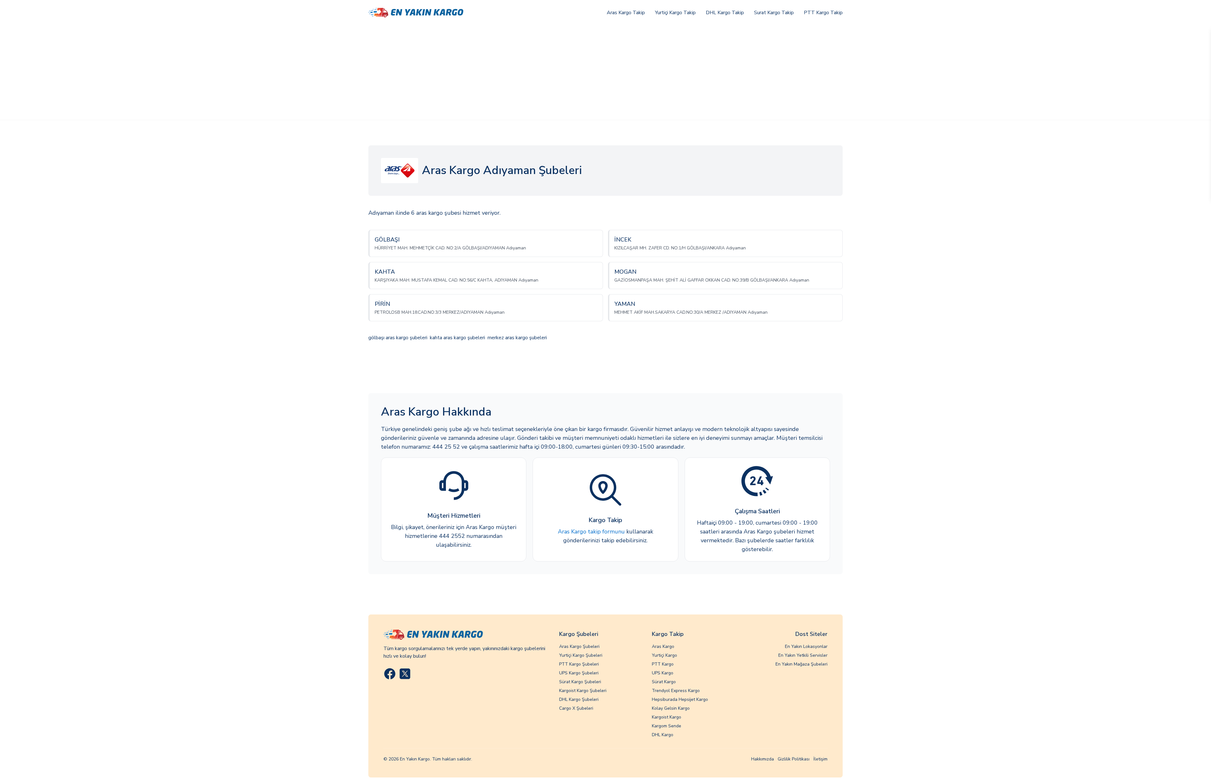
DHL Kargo (662, 735)
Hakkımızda (762, 759)
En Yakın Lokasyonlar (806, 646)
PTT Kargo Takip (823, 12)
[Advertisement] (605, 72)
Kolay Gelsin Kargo (671, 708)
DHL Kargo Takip (725, 12)
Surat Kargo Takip (774, 12)
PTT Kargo (663, 664)
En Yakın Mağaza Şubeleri (801, 664)
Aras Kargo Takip (626, 12)
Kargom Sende (666, 726)
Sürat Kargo (664, 682)
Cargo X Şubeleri (576, 708)
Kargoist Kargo (666, 717)
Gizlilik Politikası (794, 759)
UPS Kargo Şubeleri (579, 673)
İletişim (820, 759)
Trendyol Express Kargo (676, 691)
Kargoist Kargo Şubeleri (582, 691)
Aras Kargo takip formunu (591, 531)
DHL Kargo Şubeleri (579, 699)
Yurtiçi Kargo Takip (675, 12)
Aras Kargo (663, 646)
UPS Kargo (662, 673)
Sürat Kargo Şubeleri (580, 682)
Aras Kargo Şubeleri (579, 646)
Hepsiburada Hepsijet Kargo (680, 699)
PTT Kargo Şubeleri (579, 664)
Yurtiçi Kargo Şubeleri (580, 655)
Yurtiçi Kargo (664, 655)
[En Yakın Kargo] (415, 13)
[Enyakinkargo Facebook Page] (389, 673)
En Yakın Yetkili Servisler (803, 655)
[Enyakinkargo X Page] (405, 673)
